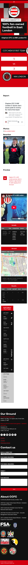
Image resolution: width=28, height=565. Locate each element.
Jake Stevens (6, 358)
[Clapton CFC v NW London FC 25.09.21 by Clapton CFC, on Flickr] (9, 131)
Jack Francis (5, 312)
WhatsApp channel (5, 442)
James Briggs (6, 374)
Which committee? (6, 452)
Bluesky (3, 438)
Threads (3, 440)
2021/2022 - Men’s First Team (22, 233)
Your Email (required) (7, 464)
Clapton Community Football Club (7, 563)
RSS (15, 435)
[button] (14, 263)
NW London (20, 76)
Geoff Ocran (6, 338)
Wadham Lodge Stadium (8, 251)
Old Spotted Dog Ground (7, 417)
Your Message (5, 477)
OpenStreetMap (19, 275)
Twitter (12, 435)
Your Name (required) (7, 457)
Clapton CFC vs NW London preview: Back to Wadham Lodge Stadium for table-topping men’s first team (15, 181)
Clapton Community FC (11, 20)
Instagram (7, 435)
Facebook (2, 435)
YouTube (10, 435)
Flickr (4, 435)
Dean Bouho (6, 327)
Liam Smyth (6, 390)
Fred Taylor (5, 368)
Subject (3, 471)
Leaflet (8, 275)
